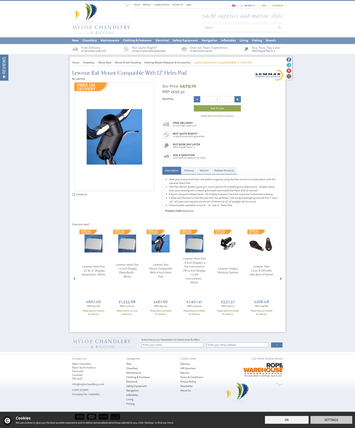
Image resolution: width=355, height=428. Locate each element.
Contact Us (177, 4)
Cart (264, 5)
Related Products (224, 170)
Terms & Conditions (191, 377)
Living (129, 399)
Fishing (130, 404)
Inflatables (132, 395)
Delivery (189, 170)
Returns (204, 170)
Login (188, 4)
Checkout (277, 5)
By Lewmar (78, 79)
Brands (271, 40)
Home (137, 4)
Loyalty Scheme (161, 4)
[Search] (279, 27)
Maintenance (133, 373)
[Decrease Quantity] (197, 99)
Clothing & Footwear (138, 377)
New (128, 364)
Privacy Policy (188, 381)
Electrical (131, 381)
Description (171, 170)
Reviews (4, 66)
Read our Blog (289, 65)
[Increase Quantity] (237, 99)
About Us (185, 390)
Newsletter (186, 386)
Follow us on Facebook (289, 59)
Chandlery (132, 368)
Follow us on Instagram (289, 76)
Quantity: (168, 99)
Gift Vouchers (188, 368)
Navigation (132, 390)
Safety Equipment (136, 386)
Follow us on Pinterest (289, 70)
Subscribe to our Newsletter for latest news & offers (170, 339)
